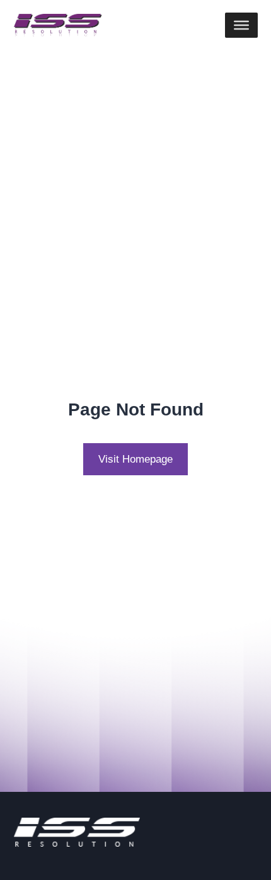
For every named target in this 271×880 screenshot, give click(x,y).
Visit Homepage (135, 459)
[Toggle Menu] (241, 25)
